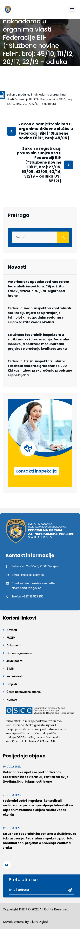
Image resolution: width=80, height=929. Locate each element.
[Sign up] (68, 890)
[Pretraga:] (40, 237)
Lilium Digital (39, 922)
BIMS (10, 668)
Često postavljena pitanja (23, 691)
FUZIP (10, 637)
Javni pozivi (14, 660)
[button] (72, 9)
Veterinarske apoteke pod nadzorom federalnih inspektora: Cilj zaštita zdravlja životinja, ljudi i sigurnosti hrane (38, 288)
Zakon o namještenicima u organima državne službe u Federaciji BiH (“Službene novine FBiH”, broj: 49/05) (46, 131)
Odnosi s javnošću (19, 653)
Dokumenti (13, 645)
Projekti (11, 684)
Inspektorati (14, 676)
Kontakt (11, 699)
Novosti (11, 630)
